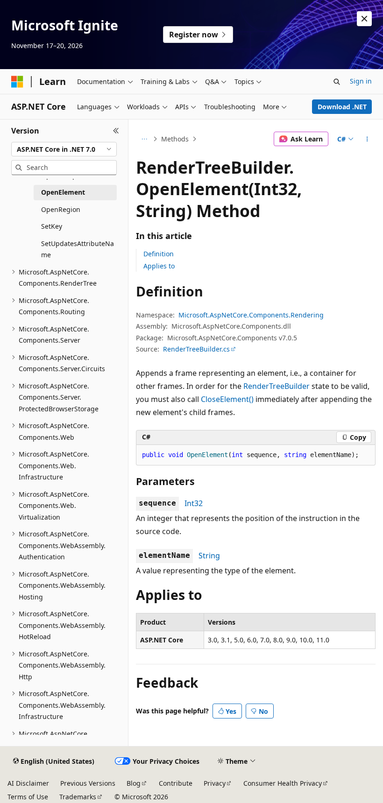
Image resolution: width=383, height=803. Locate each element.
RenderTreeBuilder (276, 386)
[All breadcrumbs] (144, 139)
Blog (134, 783)
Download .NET (342, 106)
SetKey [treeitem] (51, 226)
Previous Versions (87, 783)
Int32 (193, 503)
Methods (175, 138)
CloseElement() (227, 399)
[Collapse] (116, 130)
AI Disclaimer (28, 783)
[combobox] (64, 149)
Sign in (361, 81)
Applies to (159, 265)
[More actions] (367, 139)
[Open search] (336, 81)
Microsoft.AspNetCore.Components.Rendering (251, 314)
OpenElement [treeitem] (63, 192)
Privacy (215, 783)
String (209, 555)
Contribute (175, 783)
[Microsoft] (17, 82)
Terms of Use (27, 796)
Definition (158, 253)
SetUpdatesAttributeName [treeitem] (77, 249)
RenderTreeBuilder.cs (196, 349)
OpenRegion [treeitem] (60, 209)
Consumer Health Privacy (282, 783)
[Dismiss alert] (364, 18)
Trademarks (77, 796)
